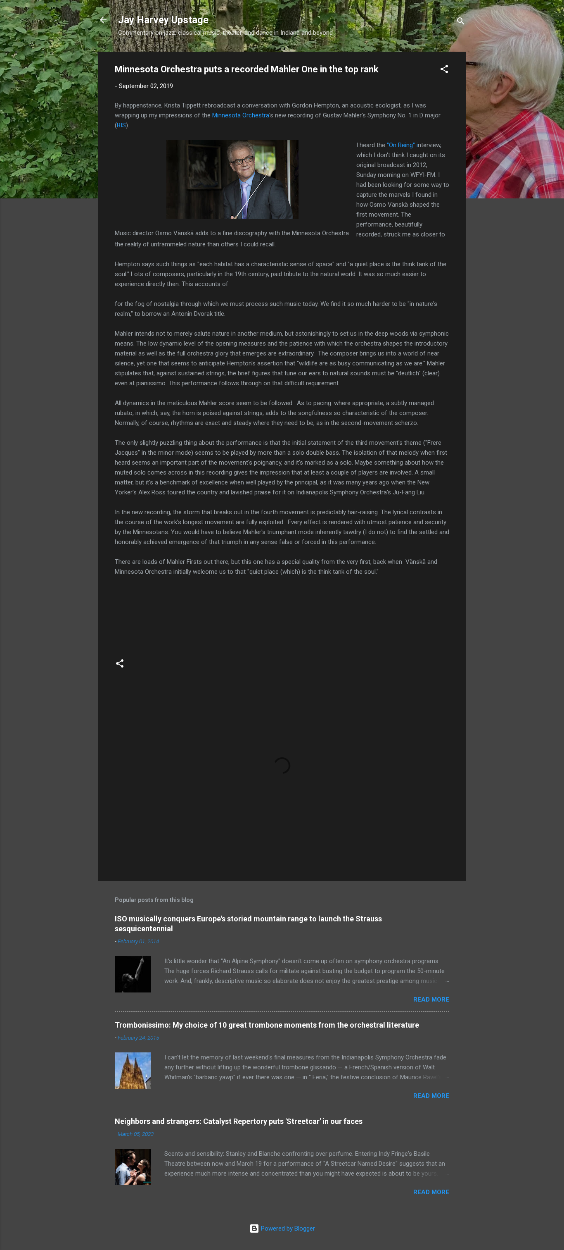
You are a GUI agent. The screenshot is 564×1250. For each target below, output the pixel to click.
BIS (121, 125)
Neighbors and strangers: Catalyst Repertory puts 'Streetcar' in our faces (239, 1121)
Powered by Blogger (287, 1228)
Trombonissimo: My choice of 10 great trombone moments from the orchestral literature (267, 1025)
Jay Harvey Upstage (163, 20)
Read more (431, 999)
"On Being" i (402, 145)
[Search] (461, 22)
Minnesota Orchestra (240, 115)
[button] (444, 70)
